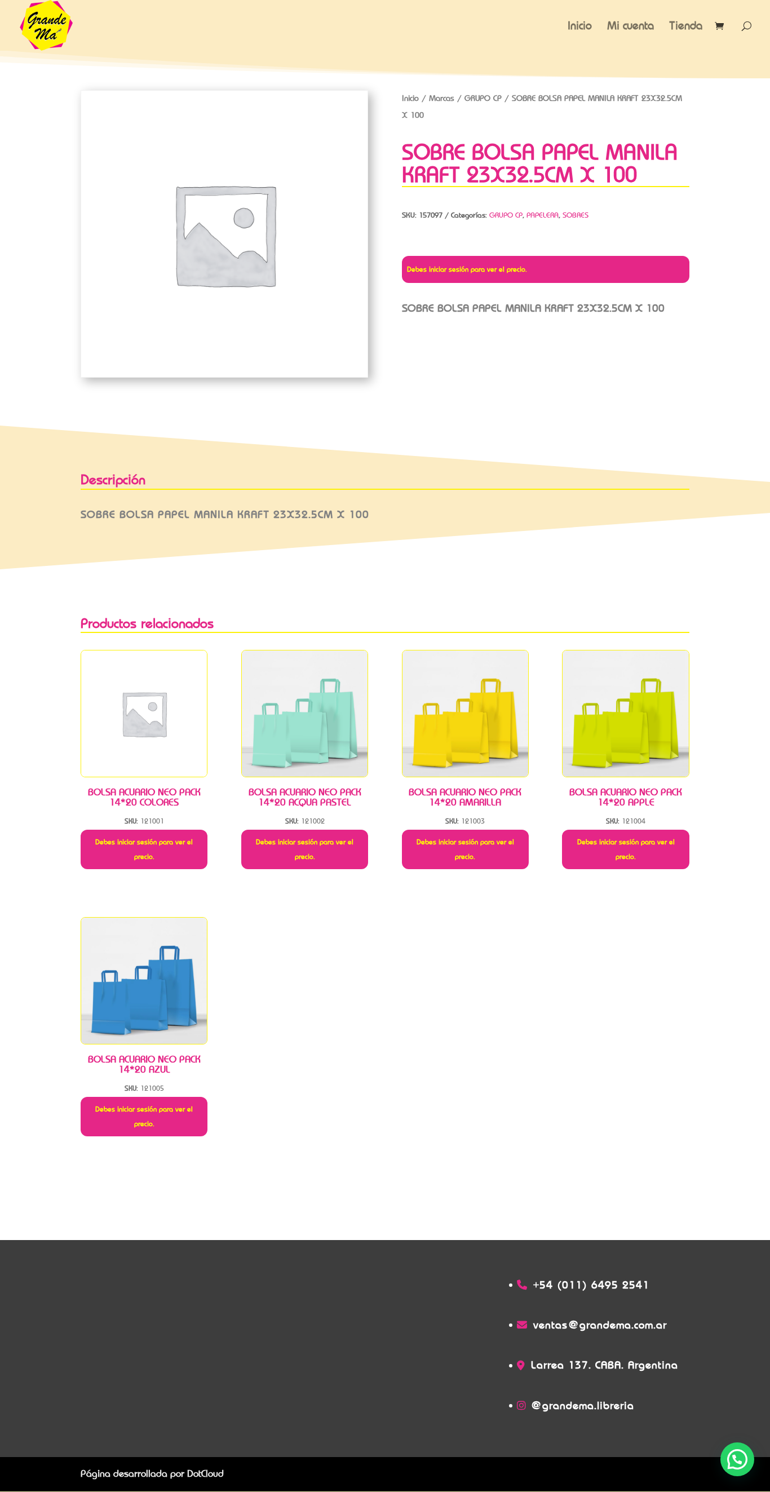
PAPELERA (542, 215)
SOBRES (575, 215)
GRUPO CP (483, 98)
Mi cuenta (630, 26)
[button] (737, 1459)
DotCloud (205, 1474)
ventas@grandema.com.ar (600, 1324)
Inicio (580, 26)
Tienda (685, 26)
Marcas (441, 98)
